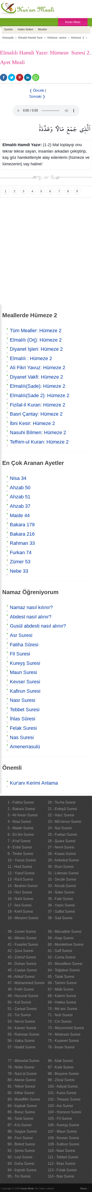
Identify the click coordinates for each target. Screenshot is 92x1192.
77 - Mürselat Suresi (23, 1061)
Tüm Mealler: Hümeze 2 (35, 330)
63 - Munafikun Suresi (65, 964)
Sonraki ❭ (37, 96)
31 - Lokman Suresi (63, 873)
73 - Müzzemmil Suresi (66, 1028)
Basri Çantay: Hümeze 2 (36, 414)
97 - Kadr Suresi (60, 1067)
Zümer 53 (20, 561)
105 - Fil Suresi (60, 1118)
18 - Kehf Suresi (20, 911)
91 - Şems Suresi (21, 1151)
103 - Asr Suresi (60, 1106)
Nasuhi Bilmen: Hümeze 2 (38, 432)
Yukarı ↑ (84, 1188)
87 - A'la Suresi (19, 1125)
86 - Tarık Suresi (20, 1118)
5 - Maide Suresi (20, 828)
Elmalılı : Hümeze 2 (31, 358)
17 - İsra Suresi (19, 905)
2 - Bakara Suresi (21, 809)
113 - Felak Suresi (62, 1170)
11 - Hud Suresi (20, 867)
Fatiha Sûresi (24, 644)
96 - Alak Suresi (60, 1061)
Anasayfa (8, 37)
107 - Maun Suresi (62, 1131)
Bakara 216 (22, 534)
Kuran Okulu (72, 22)
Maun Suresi (23, 672)
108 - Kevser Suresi (63, 1138)
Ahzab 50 (20, 487)
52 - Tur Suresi (19, 1015)
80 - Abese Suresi (22, 1080)
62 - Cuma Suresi (61, 957)
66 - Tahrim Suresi (62, 983)
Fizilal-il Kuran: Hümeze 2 (37, 405)
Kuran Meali (27, 1188)
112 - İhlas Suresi (61, 1163)
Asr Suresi (21, 635)
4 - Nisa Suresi (19, 821)
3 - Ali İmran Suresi (23, 815)
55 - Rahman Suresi (23, 1034)
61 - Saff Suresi (60, 951)
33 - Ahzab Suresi (62, 886)
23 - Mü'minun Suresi (64, 821)
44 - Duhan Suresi (22, 964)
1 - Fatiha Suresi (21, 802)
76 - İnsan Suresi (61, 1047)
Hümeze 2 (77, 37)
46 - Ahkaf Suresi (21, 976)
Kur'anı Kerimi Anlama (34, 783)
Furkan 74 (20, 552)
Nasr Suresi (22, 700)
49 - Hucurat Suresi (23, 996)
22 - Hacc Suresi (61, 815)
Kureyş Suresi (25, 663)
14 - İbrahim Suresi (23, 886)
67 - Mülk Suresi (60, 989)
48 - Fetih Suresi (21, 989)
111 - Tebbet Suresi (63, 1157)
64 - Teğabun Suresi (64, 970)
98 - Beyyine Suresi (63, 1074)
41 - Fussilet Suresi (23, 944)
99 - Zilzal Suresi (61, 1080)
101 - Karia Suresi (62, 1093)
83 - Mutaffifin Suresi (24, 1099)
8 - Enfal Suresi (20, 847)
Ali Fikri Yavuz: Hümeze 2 (37, 367)
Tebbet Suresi (25, 709)
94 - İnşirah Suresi (22, 1170)
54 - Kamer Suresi (22, 1028)
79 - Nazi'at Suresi (22, 1074)
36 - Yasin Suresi (61, 905)
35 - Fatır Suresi (60, 899)
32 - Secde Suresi (62, 879)
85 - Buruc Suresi (21, 1112)
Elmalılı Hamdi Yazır (30, 37)
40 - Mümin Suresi (22, 938)
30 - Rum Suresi (60, 867)
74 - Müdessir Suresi (64, 1034)
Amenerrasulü (25, 746)
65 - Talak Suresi (61, 976)
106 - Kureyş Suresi (63, 1125)
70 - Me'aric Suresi (62, 1009)
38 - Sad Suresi (60, 918)
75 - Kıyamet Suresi (63, 1041)
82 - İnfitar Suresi (21, 1093)
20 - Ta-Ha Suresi (61, 802)
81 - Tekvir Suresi (21, 1086)
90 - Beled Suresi (21, 1144)
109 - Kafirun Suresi (63, 1144)
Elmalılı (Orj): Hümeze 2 (36, 340)
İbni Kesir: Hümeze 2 (32, 423)
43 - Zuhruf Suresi (22, 957)
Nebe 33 (19, 571)
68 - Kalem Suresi (62, 996)
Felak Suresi (23, 728)
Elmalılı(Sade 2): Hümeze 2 (39, 395)
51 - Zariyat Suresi (22, 1009)
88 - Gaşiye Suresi (22, 1131)
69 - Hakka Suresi (62, 1002)
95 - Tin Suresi (19, 1176)
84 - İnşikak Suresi (22, 1106)
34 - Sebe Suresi (61, 892)
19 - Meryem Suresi (23, 918)
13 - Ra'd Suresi (20, 879)
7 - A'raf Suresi (19, 841)
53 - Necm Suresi (21, 1021)
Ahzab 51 (20, 497)
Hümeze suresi (56, 37)
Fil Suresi (20, 654)
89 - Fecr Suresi (20, 1138)
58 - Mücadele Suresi (65, 931)
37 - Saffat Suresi (61, 911)
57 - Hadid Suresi (21, 1047)
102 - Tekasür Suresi (64, 1099)
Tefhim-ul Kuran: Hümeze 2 (39, 442)
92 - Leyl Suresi (20, 1157)
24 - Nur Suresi (60, 828)
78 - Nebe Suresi (21, 1067)
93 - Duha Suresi (21, 1163)
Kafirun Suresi (25, 691)
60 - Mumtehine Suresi (66, 944)
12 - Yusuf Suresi (21, 873)
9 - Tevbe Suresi (20, 854)
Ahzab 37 (20, 506)
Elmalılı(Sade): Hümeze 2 (37, 386)
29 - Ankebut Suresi (63, 860)
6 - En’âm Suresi (21, 834)
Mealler (42, 29)
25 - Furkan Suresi (62, 834)
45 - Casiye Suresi (22, 970)
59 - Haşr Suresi (60, 938)
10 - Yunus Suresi (22, 860)
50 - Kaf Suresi (19, 1002)
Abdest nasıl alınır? (30, 617)
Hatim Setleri (25, 29)
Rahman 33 (22, 543)
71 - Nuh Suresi (60, 1015)
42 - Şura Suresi (20, 951)
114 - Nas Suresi (61, 1176)
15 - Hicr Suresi (20, 892)
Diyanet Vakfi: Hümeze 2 (36, 377)
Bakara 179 (22, 524)
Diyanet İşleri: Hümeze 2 (36, 349)
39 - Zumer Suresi (22, 931)
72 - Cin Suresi (59, 1021)
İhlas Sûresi (22, 718)
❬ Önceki (36, 90)
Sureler (8, 29)
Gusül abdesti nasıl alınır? (38, 626)
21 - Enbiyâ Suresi (62, 809)
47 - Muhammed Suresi (26, 983)
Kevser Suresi (25, 681)
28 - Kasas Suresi (62, 854)
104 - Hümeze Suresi (64, 1112)
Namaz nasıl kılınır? (31, 607)
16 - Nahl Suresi (20, 899)
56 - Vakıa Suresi (21, 1041)
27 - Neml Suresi (61, 847)
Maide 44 (20, 515)
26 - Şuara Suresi (61, 841)
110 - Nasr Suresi (61, 1151)
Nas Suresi (22, 737)
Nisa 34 (18, 478)
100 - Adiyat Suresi (63, 1086)
